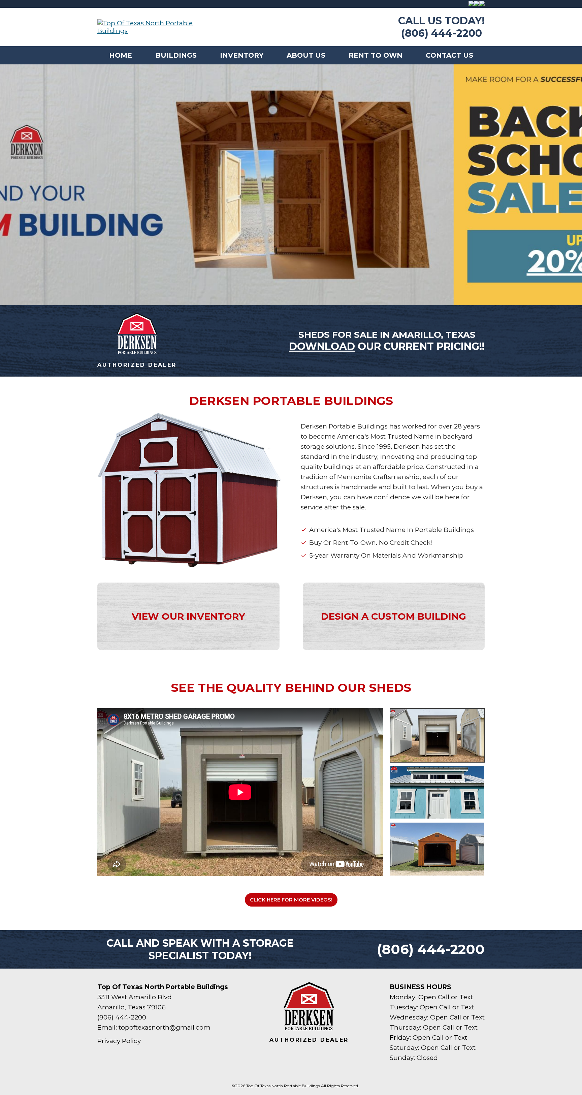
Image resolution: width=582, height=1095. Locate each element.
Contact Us (449, 55)
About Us (306, 55)
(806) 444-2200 (441, 33)
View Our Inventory (188, 616)
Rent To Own (375, 55)
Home (120, 55)
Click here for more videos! (291, 899)
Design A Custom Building (393, 616)
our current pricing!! (387, 346)
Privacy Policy (119, 1041)
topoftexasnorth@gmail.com (165, 1027)
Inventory (241, 55)
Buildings (176, 55)
